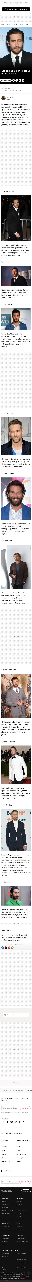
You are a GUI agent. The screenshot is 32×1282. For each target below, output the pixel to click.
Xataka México (6, 1253)
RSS (19, 1121)
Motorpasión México (22, 1267)
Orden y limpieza (22, 1158)
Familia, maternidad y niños (23, 1142)
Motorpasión (20, 1226)
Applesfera (5, 1207)
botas (4, 1154)
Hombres (10, 944)
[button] (10, 97)
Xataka (4, 1201)
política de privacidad (23, 1112)
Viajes (18, 1146)
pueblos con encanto (6, 1163)
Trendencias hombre (21, 944)
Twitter (16, 80)
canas (21, 24)
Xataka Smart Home (7, 1210)
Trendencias (5, 1238)
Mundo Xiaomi (6, 1213)
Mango (15, 24)
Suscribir (25, 1108)
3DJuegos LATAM (21, 1253)
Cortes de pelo (22, 1154)
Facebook (13, 80)
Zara (27, 24)
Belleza (19, 1150)
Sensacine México (21, 1259)
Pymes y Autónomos (22, 1241)
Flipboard (20, 80)
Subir (24, 1191)
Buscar (23, 1182)
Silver (4, 1150)
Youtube (11, 1121)
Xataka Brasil (5, 1256)
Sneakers (5, 1141)
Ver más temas (7, 1171)
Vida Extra (19, 1204)
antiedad (19, 1162)
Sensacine (19, 1214)
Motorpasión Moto (22, 1229)
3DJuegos (19, 1201)
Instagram (15, 1121)
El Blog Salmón (21, 1238)
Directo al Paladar (7, 1226)
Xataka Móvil (5, 1204)
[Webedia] (6, 1192)
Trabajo (4, 1146)
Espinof (19, 1216)
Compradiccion (6, 1244)
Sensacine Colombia (22, 1262)
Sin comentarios (6, 80)
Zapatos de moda (8, 1158)
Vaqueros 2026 (19, 1090)
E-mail (23, 80)
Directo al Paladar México (7, 1268)
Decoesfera (5, 1241)
